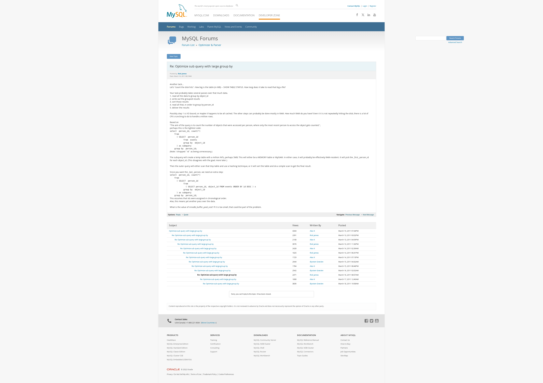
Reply (178, 215)
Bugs (181, 26)
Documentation (244, 15)
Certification (215, 344)
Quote (186, 215)
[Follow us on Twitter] (371, 322)
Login (365, 6)
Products (172, 335)
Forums (171, 26)
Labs (201, 26)
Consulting (214, 348)
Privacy (170, 374)
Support (213, 351)
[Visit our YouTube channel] (373, 15)
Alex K (312, 231)
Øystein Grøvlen (316, 262)
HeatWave (171, 340)
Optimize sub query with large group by (185, 231)
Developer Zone (269, 15)
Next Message (368, 215)
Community (251, 26)
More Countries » (209, 322)
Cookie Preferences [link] (226, 374)
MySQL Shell (259, 348)
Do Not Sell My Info (181, 374)
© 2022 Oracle (187, 369)
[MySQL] (176, 11)
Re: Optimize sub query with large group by (190, 235)
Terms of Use (196, 374)
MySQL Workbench (262, 355)
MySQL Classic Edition (176, 351)
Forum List (188, 45)
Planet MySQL (214, 26)
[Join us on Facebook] (356, 15)
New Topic (174, 56)
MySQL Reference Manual (308, 340)
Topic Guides (302, 355)
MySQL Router (260, 351)
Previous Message (352, 215)
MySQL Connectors (305, 351)
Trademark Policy (210, 374)
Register (373, 6)
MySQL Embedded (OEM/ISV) (179, 359)
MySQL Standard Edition (177, 348)
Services (215, 335)
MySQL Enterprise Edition (177, 344)
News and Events (233, 26)
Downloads (221, 15)
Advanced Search (455, 42)
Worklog (191, 26)
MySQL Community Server (265, 340)
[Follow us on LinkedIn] (367, 15)
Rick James (314, 235)
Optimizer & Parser (210, 45)
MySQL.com (201, 15)
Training (213, 340)
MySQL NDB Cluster (262, 344)
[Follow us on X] (362, 15)
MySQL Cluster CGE (175, 355)
